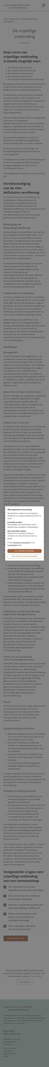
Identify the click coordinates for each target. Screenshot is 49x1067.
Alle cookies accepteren (24, 551)
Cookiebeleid (12, 545)
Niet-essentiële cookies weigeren (24, 556)
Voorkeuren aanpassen (21, 542)
